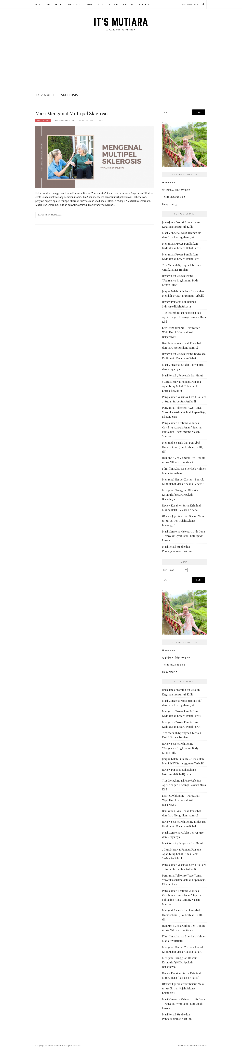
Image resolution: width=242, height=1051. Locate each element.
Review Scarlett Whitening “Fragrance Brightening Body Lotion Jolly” (180, 280)
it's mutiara (121, 22)
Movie (89, 4)
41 (102, 120)
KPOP (101, 4)
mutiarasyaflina (64, 120)
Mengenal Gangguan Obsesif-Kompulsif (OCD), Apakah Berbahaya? (180, 494)
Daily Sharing (55, 4)
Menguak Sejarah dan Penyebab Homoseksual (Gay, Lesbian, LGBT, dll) (182, 447)
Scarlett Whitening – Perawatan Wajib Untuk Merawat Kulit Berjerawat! (181, 332)
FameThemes (200, 1045)
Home (38, 4)
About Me (128, 4)
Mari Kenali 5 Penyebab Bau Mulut (182, 375)
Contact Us (146, 4)
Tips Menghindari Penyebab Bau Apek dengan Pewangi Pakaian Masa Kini (184, 317)
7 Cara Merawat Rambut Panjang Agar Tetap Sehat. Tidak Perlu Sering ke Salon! (181, 386)
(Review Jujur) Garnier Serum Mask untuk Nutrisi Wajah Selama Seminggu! (183, 520)
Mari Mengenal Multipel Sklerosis (71, 113)
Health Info (74, 4)
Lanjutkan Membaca (50, 214)
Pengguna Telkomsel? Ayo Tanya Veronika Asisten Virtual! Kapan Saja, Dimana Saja (184, 412)
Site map (113, 4)
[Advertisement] (121, 64)
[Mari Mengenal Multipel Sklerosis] (94, 157)
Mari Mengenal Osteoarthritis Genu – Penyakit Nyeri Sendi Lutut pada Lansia (183, 536)
